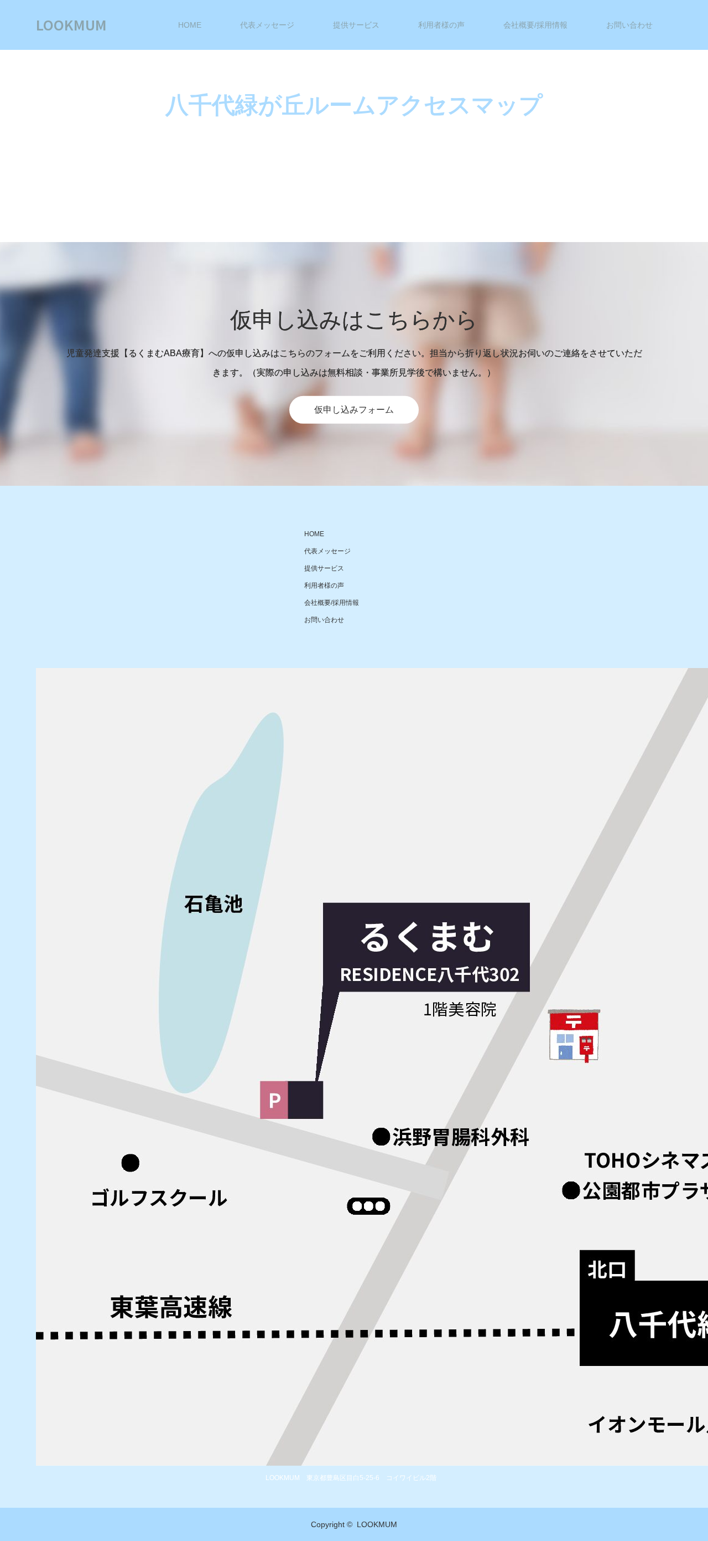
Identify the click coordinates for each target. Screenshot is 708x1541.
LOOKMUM (71, 24)
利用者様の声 (441, 24)
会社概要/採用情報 (535, 24)
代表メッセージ (267, 24)
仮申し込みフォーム (354, 409)
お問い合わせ (629, 24)
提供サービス (356, 24)
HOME (189, 24)
